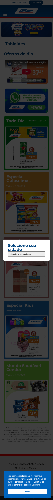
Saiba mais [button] (37, 485)
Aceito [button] (27, 492)
